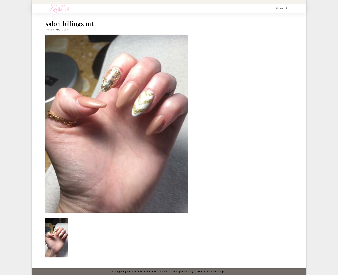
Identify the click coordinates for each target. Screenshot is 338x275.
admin (51, 30)
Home (279, 9)
